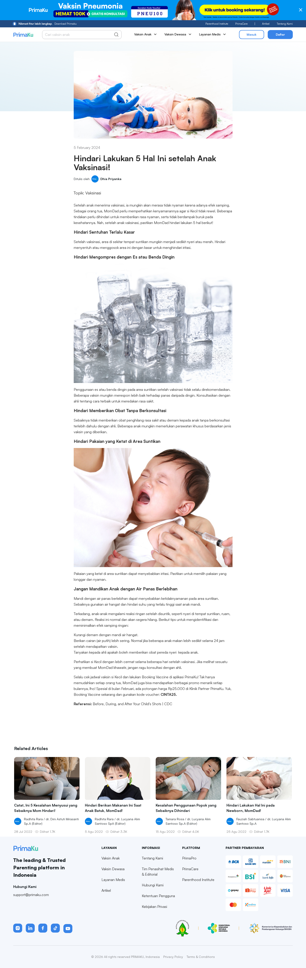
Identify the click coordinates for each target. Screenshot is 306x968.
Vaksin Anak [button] (142, 34)
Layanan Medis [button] (210, 34)
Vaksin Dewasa (113, 869)
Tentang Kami (285, 23)
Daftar (280, 34)
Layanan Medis (113, 879)
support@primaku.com (31, 894)
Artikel (265, 23)
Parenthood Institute (216, 23)
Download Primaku (48, 23)
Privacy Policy (173, 957)
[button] (17, 928)
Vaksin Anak (110, 858)
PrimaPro (189, 858)
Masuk (251, 34)
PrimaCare (241, 23)
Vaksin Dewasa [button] (175, 34)
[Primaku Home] (23, 35)
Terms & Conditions (201, 957)
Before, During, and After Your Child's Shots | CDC (132, 704)
